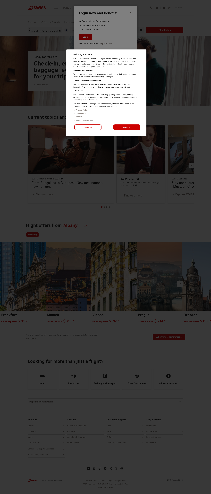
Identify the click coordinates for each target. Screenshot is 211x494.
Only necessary (87, 127)
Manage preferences (84, 120)
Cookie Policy (81, 113)
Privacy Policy (82, 110)
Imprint (79, 117)
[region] (106, 92)
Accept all (126, 127)
